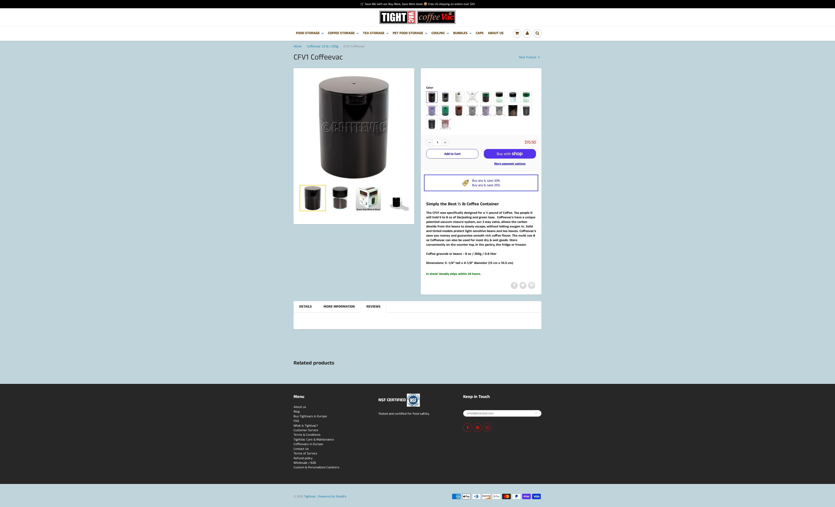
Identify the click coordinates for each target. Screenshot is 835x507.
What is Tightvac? (306, 425)
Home (298, 46)
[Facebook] (467, 427)
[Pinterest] (477, 427)
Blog (297, 411)
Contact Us (301, 449)
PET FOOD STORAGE (408, 33)
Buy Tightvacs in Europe (310, 416)
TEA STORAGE (373, 33)
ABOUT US (496, 33)
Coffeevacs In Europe (308, 444)
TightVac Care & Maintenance (314, 439)
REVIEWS (373, 306)
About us (300, 407)
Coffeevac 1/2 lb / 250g (322, 46)
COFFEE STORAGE (341, 33)
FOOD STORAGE (308, 33)
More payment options (510, 164)
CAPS (480, 33)
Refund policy (303, 458)
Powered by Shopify (332, 496)
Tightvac (310, 496)
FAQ (296, 421)
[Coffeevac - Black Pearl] (354, 127)
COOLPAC (438, 33)
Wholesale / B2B (305, 463)
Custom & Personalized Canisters (316, 467)
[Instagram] (487, 427)
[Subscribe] (536, 413)
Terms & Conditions (307, 434)
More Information (339, 306)
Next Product (528, 57)
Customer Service (306, 430)
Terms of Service (305, 453)
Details (305, 306)
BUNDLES (460, 33)
